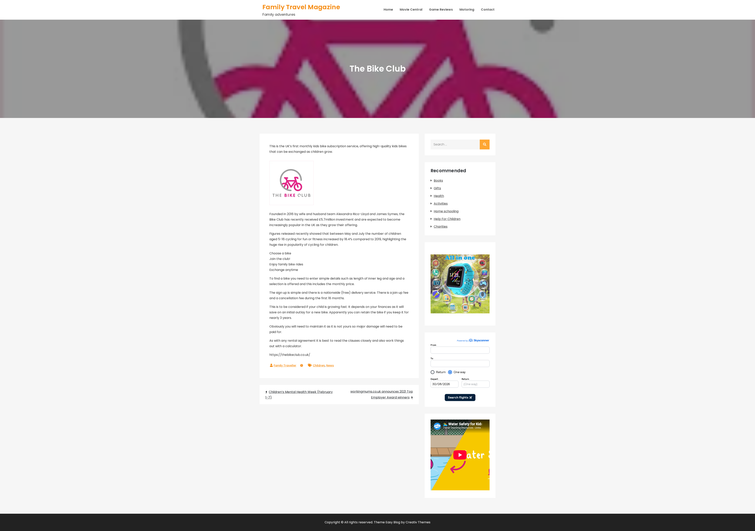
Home (388, 9)
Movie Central (411, 9)
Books (438, 180)
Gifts (437, 188)
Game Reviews (441, 9)
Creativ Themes (418, 522)
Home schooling (446, 211)
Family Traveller (285, 365)
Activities (441, 203)
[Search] (485, 144)
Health (439, 196)
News (330, 365)
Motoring (466, 9)
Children (319, 365)
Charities (440, 226)
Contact (487, 9)
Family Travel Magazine (301, 7)
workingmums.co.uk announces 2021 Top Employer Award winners (381, 394)
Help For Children (447, 219)
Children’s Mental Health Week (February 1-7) (299, 395)
